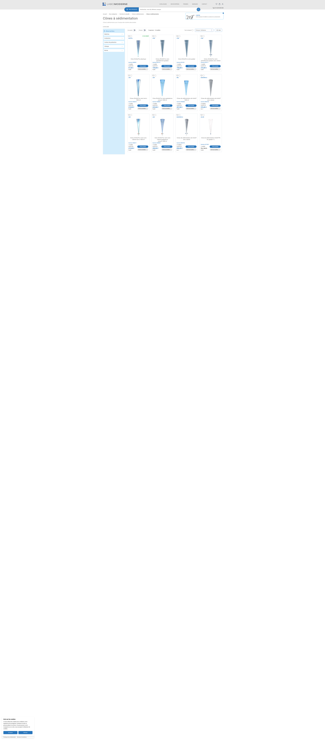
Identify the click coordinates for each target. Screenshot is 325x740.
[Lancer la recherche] (198, 9)
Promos (185, 4)
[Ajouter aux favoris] (129, 36)
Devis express (175, 4)
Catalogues (163, 4)
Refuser (25, 732)
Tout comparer (187, 30)
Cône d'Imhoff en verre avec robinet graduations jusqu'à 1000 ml (162, 139)
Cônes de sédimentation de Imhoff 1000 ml (186, 99)
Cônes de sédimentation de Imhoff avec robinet (186, 138)
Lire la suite (106, 26)
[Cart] (219, 4)
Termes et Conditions (22, 737)
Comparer (134, 36)
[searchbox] (167, 9)
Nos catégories (113, 14)
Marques (195, 4)
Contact (204, 4)
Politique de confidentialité (9, 737)
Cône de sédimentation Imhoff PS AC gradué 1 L (210, 138)
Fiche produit (143, 66)
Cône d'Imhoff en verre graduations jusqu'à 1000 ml (162, 99)
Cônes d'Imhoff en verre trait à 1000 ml (138, 99)
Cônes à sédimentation (138, 14)
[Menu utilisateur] (222, 4)
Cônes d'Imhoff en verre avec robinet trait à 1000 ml (138, 138)
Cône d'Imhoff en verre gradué (186, 59)
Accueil (105, 14)
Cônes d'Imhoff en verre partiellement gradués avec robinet (210, 59)
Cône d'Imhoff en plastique (138, 59)
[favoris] (216, 4)
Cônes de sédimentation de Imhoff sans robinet (210, 99)
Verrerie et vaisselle (124, 14)
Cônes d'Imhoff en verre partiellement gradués (162, 59)
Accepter (10, 732)
